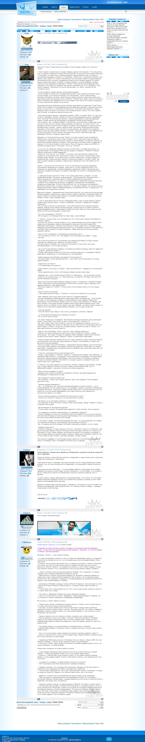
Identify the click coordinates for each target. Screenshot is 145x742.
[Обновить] (108, 93)
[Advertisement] (60, 716)
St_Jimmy (33, 24)
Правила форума (88, 19)
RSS (102, 19)
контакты (64, 738)
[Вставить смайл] (111, 93)
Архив (49, 26)
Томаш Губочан (58, 26)
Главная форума (46, 11)
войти (125, 2)
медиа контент (75, 7)
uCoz (11, 740)
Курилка (43, 26)
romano (27, 450)
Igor (27, 33)
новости (54, 7)
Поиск (97, 19)
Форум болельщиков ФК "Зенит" (28, 26)
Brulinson (27, 542)
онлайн (94, 7)
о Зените (85, 7)
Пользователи (76, 19)
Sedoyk (27, 513)
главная (45, 7)
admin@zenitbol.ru (75, 740)
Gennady (22, 740)
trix (27, 64)
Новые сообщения (60, 11)
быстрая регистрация (114, 2)
